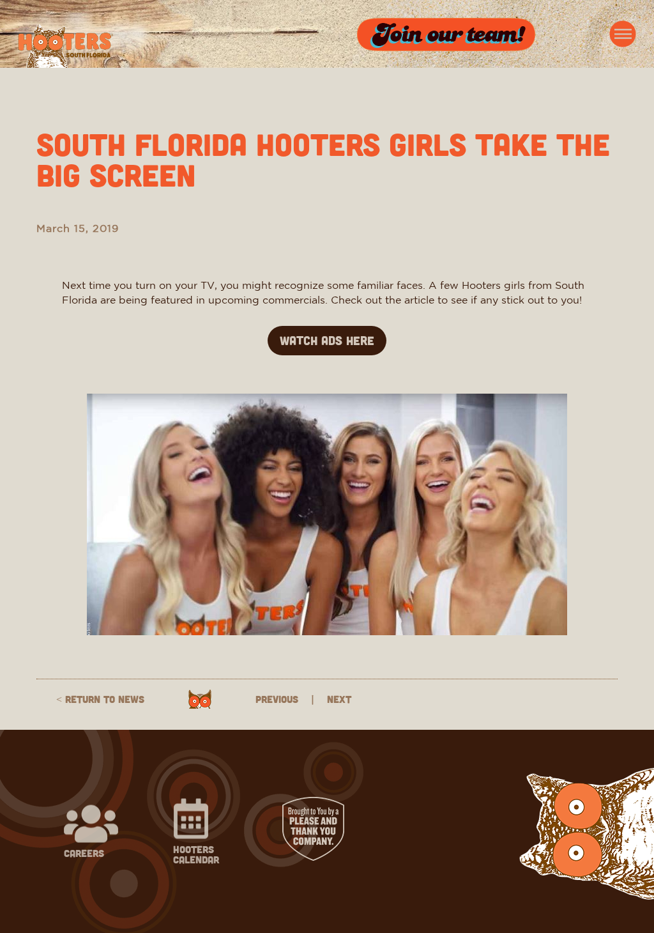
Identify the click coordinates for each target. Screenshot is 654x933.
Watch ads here (327, 340)
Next (339, 699)
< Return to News (100, 699)
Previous (276, 699)
